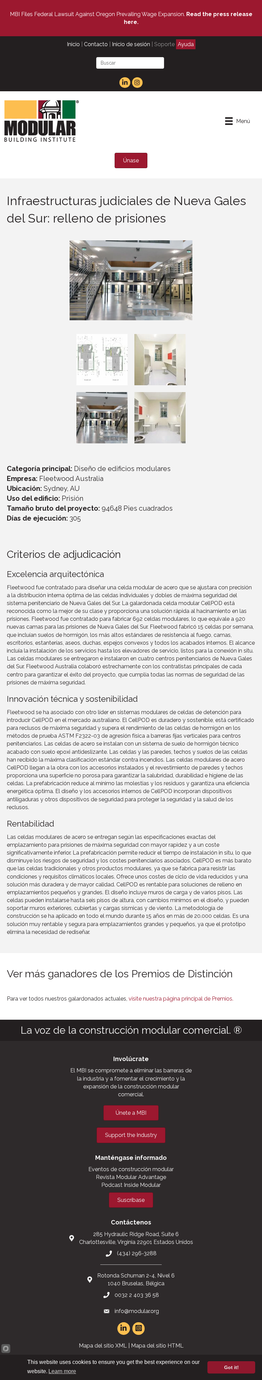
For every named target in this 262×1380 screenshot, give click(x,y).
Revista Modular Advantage (131, 1177)
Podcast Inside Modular (131, 1185)
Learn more (62, 1371)
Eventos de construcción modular (131, 1169)
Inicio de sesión (131, 44)
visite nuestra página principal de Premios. (181, 998)
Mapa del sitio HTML (157, 1345)
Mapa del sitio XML (103, 1345)
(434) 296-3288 (137, 1253)
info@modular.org (137, 1311)
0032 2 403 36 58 (137, 1295)
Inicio (73, 44)
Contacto (96, 44)
